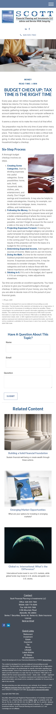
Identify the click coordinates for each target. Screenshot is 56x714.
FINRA (30, 700)
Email (8, 357)
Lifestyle (28, 649)
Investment (28, 636)
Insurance (28, 642)
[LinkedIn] (26, 29)
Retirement (28, 634)
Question (8, 372)
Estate (28, 639)
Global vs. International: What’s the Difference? (28, 568)
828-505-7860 (29, 34)
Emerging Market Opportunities (28, 509)
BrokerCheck (47, 660)
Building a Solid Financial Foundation (28, 453)
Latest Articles (28, 652)
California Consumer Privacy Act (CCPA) (17, 687)
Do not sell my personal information (38, 689)
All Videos (28, 655)
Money (28, 647)
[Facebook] (29, 29)
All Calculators (28, 657)
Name (9, 342)
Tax (28, 644)
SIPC (35, 700)
